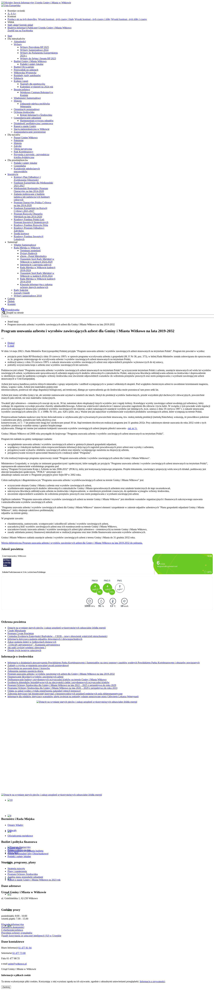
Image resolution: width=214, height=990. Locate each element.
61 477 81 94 (24, 947)
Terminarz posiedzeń (30, 250)
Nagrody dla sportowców (32, 84)
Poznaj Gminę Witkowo (26, 137)
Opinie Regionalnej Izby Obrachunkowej (28, 853)
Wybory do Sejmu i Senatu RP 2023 (38, 58)
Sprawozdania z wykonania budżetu (25, 850)
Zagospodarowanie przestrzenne (30, 132)
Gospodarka (20, 165)
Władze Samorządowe (25, 245)
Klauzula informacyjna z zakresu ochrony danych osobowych (36, 286)
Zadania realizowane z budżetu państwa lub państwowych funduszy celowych (32, 197)
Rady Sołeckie (21, 290)
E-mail (11, 345)
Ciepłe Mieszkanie (17, 630)
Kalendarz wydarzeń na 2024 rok (36, 86)
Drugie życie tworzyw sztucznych (24, 650)
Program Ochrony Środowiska (23, 874)
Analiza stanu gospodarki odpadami (25, 877)
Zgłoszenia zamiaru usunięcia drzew (25, 671)
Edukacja (18, 78)
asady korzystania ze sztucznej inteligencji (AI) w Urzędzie (32, 935)
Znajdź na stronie (15, 312)
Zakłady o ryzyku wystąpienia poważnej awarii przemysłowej (38, 665)
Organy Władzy (15, 825)
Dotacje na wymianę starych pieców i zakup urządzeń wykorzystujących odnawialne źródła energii (57, 627)
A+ (14, 13)
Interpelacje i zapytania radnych (35, 264)
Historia (18, 100)
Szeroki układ (26, 25)
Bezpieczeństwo (22, 89)
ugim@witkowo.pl (17, 963)
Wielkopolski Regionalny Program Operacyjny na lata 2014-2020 (31, 190)
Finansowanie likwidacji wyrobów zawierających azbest (35, 676)
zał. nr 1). (132, 428)
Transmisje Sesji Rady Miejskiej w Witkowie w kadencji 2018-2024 (37, 274)
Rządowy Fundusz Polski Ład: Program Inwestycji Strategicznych (31, 221)
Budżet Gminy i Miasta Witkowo (30, 61)
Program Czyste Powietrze (21, 633)
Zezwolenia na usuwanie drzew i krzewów (29, 668)
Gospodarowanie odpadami (27, 117)
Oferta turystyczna (23, 149)
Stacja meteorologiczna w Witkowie (31, 129)
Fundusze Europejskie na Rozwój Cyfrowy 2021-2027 (30, 209)
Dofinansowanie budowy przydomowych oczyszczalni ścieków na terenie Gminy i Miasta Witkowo (57, 679)
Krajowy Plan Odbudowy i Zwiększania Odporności (27, 178)
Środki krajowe (21, 233)
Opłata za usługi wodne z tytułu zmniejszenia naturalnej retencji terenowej (44, 691)
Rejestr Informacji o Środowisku (36, 115)
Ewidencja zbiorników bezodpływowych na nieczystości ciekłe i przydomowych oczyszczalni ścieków (59, 682)
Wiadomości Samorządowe (27, 98)
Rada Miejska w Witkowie (27, 247)
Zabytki (17, 146)
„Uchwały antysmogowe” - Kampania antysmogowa (34, 644)
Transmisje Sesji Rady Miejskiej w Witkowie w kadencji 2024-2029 (37, 260)
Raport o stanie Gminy (25, 126)
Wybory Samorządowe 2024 (34, 50)
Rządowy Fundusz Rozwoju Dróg (31, 225)
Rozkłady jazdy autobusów (27, 75)
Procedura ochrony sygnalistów (16, 932)
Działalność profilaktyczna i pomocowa (33, 123)
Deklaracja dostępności (12, 927)
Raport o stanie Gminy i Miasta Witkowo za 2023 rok (34, 879)
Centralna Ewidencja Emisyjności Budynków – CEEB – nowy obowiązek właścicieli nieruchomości (57, 636)
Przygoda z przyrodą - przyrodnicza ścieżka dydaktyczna (31, 156)
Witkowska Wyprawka (25, 72)
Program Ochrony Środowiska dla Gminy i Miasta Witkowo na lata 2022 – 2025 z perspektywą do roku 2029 (62, 685)
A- (9, 13)
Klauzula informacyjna (12, 924)
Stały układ (13, 25)
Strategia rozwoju (16, 868)
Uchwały (12, 830)
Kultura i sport (21, 81)
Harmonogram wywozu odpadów (37, 120)
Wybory (18, 44)
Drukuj (11, 343)
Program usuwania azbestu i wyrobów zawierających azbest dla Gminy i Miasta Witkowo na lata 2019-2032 (61, 674)
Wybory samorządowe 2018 (28, 295)
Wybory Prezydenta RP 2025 (34, 47)
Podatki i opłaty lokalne (31, 64)
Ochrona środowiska (24, 112)
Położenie (18, 140)
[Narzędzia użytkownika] (2, 338)
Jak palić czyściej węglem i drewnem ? (27, 647)
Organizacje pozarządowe (26, 109)
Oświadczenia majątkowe (20, 835)
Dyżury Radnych (28, 253)
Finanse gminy (15, 848)
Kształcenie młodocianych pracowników (27, 170)
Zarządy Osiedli (22, 293)
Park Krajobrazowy (23, 151)
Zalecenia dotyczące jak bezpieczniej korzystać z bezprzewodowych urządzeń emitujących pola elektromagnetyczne (65, 693)
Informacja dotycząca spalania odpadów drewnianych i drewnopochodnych (45, 639)
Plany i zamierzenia (17, 871)
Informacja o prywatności (152, 981)
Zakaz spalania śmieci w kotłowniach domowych (32, 642)
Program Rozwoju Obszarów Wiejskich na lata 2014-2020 (28, 215)
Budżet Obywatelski (24, 67)
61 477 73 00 (19, 953)
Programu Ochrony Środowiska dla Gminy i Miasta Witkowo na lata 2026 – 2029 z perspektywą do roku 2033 (62, 688)
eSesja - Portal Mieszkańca (33, 256)
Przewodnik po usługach (26, 69)
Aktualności (20, 41)
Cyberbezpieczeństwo (12, 930)
